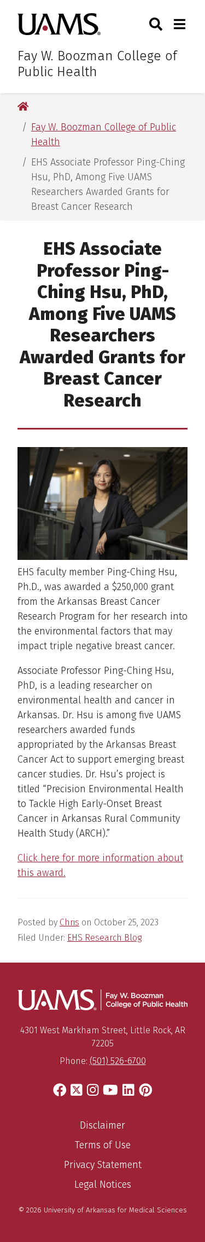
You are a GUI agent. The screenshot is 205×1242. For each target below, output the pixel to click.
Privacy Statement (103, 1165)
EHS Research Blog (104, 937)
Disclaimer (102, 1125)
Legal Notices (102, 1184)
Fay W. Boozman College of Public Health (97, 63)
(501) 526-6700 (118, 1061)
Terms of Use (103, 1145)
